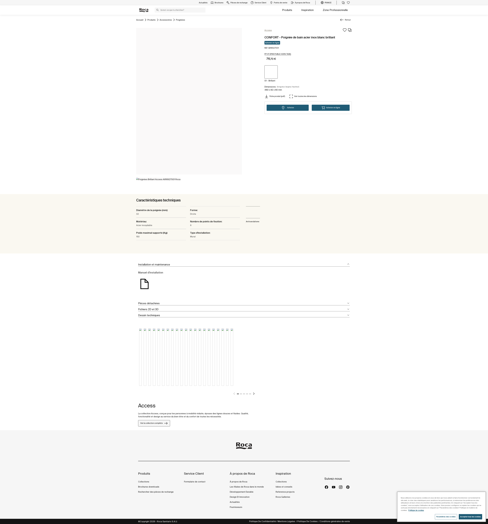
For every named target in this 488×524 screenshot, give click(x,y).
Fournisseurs (236, 507)
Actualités (235, 502)
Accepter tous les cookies (470, 517)
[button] (157, 10)
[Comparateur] (343, 2)
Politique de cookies (416, 510)
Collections (143, 482)
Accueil (139, 20)
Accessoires (166, 20)
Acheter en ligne (272, 43)
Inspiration (307, 10)
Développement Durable (241, 492)
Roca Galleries (283, 497)
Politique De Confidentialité (262, 521)
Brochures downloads (148, 487)
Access (147, 405)
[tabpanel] (140, 359)
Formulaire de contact (194, 482)
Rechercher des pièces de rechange (156, 492)
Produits (287, 10)
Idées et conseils (284, 487)
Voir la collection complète (151, 423)
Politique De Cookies (307, 521)
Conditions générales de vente (335, 521)
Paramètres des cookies (446, 517)
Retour (348, 20)
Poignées (180, 20)
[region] (441, 507)
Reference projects (285, 492)
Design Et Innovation (239, 497)
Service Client (194, 473)
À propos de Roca (242, 473)
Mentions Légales (287, 521)
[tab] (244, 265)
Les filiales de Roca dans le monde (247, 487)
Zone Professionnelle (335, 10)
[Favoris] (348, 2)
